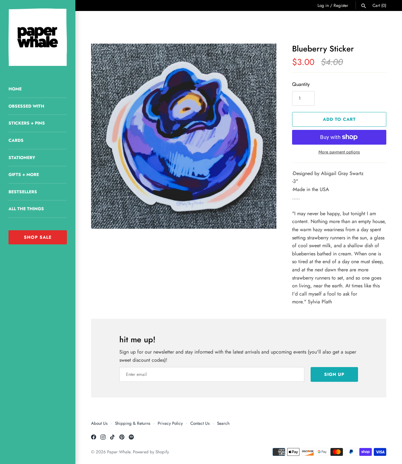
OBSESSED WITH (26, 106)
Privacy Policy (170, 423)
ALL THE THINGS (26, 208)
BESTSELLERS (22, 192)
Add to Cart (339, 119)
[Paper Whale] (37, 37)
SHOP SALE (38, 237)
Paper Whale (118, 452)
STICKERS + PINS (26, 123)
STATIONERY (21, 157)
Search (223, 423)
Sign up (334, 374)
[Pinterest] (121, 438)
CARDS (16, 140)
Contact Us (199, 423)
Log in (323, 5)
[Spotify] (131, 438)
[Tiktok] (112, 438)
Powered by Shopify (151, 452)
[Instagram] (103, 438)
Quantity (301, 84)
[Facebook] (93, 438)
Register (341, 5)
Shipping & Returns (132, 423)
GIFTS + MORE (23, 174)
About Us (99, 423)
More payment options (339, 152)
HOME (15, 89)
